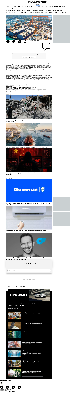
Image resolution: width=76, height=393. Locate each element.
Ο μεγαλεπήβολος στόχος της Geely (37, 303)
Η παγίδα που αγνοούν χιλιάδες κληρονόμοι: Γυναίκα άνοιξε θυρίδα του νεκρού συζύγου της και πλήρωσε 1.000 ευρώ (31, 353)
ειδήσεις (16, 90)
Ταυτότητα (24, 385)
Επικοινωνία (28, 385)
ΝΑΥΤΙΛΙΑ (38, 4)
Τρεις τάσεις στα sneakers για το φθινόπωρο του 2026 (32, 323)
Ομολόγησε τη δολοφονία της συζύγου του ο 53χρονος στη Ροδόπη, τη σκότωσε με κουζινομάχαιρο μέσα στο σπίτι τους (32, 362)
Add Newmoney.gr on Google (28, 57)
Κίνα (12, 92)
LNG (13, 62)
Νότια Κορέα (17, 92)
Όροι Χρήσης (2, 385)
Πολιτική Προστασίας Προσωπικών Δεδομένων (13, 385)
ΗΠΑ (8, 92)
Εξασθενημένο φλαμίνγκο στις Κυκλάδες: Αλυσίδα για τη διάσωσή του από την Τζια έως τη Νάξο (32, 372)
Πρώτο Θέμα (37, 90)
